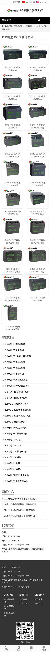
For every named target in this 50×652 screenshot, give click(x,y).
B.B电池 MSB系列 (13, 439)
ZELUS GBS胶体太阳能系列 (18, 410)
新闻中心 (23, 595)
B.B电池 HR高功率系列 (15, 427)
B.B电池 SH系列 (12, 463)
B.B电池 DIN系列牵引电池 (17, 475)
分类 (31, 650)
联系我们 (38, 603)
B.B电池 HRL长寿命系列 (16, 433)
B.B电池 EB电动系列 (14, 374)
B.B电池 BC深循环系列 (15, 344)
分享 (6, 650)
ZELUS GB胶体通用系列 (16, 422)
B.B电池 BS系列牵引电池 (16, 481)
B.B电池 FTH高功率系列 (16, 398)
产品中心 (8, 595)
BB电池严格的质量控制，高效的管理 (20, 504)
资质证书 (38, 599)
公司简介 (39, 595)
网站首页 (18, 26)
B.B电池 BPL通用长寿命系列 (18, 356)
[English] (41, 2)
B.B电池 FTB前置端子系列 (17, 392)
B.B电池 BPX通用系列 (15, 362)
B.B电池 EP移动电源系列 (16, 380)
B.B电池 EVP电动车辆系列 (17, 386)
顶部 (44, 650)
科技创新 (23, 603)
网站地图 (25, 587)
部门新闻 (23, 599)
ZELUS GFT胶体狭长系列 (16, 404)
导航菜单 (6, 20)
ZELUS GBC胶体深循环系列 (18, 416)
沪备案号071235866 (11, 587)
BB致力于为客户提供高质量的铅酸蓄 (20, 510)
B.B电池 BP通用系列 (14, 350)
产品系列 (28, 26)
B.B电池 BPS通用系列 (15, 368)
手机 (19, 650)
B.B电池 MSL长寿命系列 (16, 451)
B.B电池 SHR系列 (13, 469)
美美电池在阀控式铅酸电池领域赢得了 (20, 498)
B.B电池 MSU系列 (13, 445)
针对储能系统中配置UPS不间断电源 (19, 516)
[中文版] (27, 2)
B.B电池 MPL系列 (13, 457)
